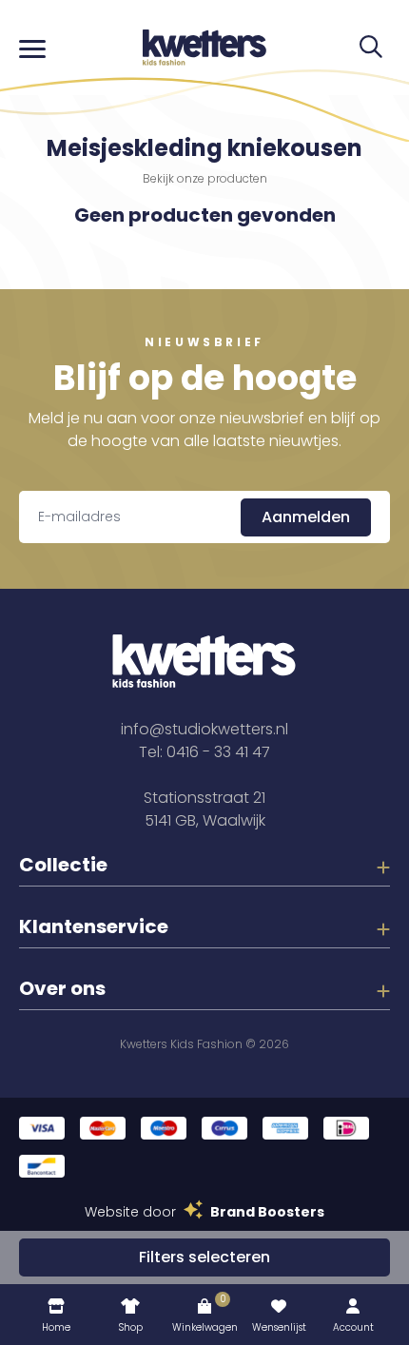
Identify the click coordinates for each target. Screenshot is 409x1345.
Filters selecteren (204, 1257)
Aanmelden (306, 517)
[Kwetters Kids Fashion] (204, 47)
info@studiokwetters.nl (204, 729)
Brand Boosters (267, 1211)
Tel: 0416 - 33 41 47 (204, 752)
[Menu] (32, 47)
